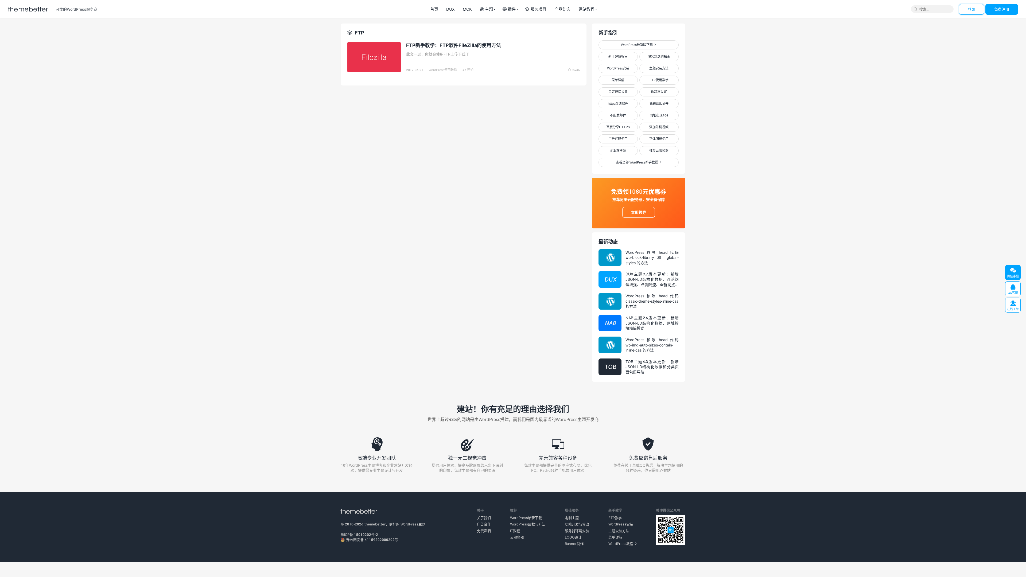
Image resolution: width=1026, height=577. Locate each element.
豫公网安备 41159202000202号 (372, 539)
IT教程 (515, 531)
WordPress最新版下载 (638, 45)
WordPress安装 (618, 68)
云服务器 (517, 537)
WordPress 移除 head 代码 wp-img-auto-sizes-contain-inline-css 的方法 (652, 344)
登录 (971, 9)
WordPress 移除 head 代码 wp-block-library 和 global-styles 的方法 (652, 257)
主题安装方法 (659, 68)
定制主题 (572, 518)
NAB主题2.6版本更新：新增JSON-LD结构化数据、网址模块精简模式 (652, 322)
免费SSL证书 (659, 104)
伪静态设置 (659, 92)
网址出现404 (659, 115)
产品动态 (562, 9)
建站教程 (586, 9)
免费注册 (1001, 9)
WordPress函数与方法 (527, 524)
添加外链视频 (659, 127)
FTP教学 (615, 518)
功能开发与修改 (577, 524)
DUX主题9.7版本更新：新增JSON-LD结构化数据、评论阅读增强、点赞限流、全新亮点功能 (652, 279)
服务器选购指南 (659, 56)
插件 (509, 9)
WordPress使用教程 (443, 70)
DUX (450, 9)
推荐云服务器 (659, 151)
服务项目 (535, 9)
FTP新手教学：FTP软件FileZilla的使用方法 (453, 45)
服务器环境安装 (577, 531)
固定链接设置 (618, 92)
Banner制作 (574, 543)
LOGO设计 (573, 537)
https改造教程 (618, 104)
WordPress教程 (622, 543)
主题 (486, 9)
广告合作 (484, 524)
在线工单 (1013, 305)
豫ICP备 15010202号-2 (359, 534)
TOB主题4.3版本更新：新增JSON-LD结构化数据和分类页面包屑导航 (652, 366)
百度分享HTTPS (618, 127)
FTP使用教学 (659, 80)
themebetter (375, 524)
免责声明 (484, 531)
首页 (434, 9)
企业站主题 (618, 151)
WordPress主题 (413, 524)
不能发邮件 (618, 115)
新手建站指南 (618, 56)
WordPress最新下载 (526, 518)
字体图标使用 (659, 139)
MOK (467, 9)
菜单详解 (618, 80)
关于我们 (484, 518)
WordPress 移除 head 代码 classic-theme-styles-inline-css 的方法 (652, 301)
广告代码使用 (618, 139)
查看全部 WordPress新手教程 (638, 162)
